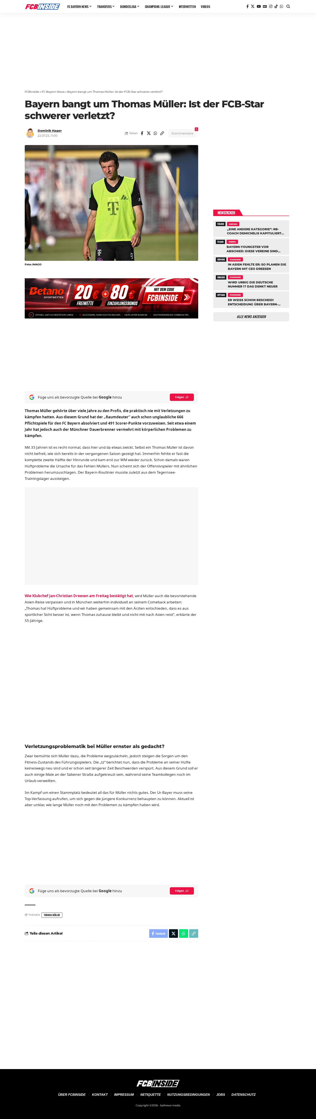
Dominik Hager (50, 130)
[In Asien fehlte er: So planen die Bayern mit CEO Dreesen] (251, 263)
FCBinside (32, 91)
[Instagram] (270, 6)
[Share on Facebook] (142, 133)
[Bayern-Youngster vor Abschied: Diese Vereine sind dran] (251, 246)
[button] (288, 6)
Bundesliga (233, 224)
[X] (253, 6)
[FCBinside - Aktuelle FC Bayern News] (42, 6)
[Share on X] (149, 133)
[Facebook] (247, 6)
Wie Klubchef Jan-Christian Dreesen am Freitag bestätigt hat (79, 595)
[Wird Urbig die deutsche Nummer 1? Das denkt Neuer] (251, 281)
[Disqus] (111, 1003)
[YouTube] (259, 6)
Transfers (232, 241)
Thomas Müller (52, 915)
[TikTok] (276, 6)
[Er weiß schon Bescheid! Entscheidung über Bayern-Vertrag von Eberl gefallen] (251, 299)
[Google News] (265, 6)
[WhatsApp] (281, 6)
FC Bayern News (53, 91)
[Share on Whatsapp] (155, 133)
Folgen (179, 397)
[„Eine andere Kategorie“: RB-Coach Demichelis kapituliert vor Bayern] (251, 228)
